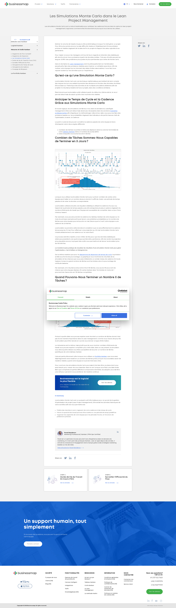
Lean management (77, 64)
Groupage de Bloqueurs (19, 69)
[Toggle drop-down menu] (37, 41)
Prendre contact (33, 544)
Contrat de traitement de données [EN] (108, 589)
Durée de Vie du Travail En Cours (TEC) (24, 60)
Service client (128, 584)
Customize (86, 315)
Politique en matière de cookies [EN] (111, 594)
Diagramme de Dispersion (20, 56)
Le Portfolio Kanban (18, 73)
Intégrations (69, 585)
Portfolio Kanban (101, 356)
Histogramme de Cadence (20, 67)
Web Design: (155, 605)
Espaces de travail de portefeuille (71, 578)
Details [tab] (88, 297)
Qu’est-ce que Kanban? (89, 578)
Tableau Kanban (90, 582)
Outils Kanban (89, 585)
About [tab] (115, 297)
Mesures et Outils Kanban (20, 49)
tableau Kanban (69, 132)
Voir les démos (165, 4)
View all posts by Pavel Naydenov (69, 447)
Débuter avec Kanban (19, 42)
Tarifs (66, 588)
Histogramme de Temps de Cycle (22, 65)
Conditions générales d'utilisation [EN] (111, 578)
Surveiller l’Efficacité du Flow (21, 62)
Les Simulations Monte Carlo (21, 58)
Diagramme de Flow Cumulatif (21, 54)
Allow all (114, 315)
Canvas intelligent (71, 582)
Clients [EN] (49, 580)
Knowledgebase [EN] (72, 592)
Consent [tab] (60, 297)
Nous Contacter (138, 4)
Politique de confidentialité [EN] (110, 583)
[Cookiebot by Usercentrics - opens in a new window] (119, 291)
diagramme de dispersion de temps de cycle (96, 254)
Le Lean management (89, 589)
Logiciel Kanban (17, 45)
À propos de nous (51, 577)
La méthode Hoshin (91, 593)
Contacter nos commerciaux (128, 580)
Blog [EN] (48, 583)
